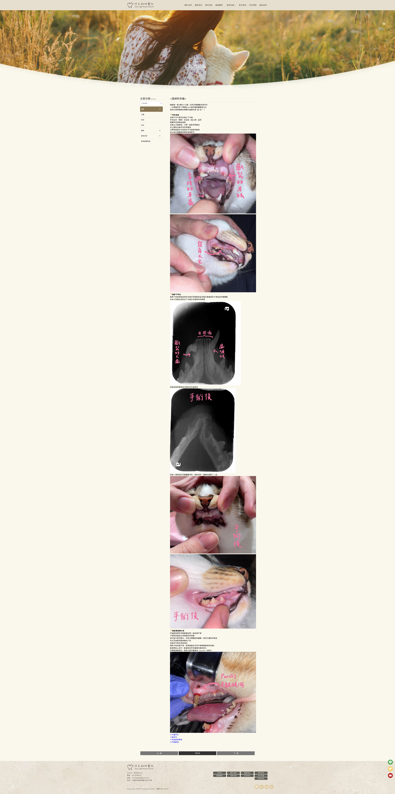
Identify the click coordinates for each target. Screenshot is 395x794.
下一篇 (235, 753)
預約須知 (209, 5)
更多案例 (242, 5)
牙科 (142, 109)
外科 (142, 125)
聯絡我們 (263, 5)
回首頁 (219, 773)
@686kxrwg (138, 773)
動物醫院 (179, 784)
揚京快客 (139, 789)
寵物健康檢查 (145, 141)
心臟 (142, 115)
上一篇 (159, 753)
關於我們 (188, 5)
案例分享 (144, 136)
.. (155, 789)
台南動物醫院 (188, 784)
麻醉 (142, 131)
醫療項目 (198, 5)
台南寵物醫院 (214, 784)
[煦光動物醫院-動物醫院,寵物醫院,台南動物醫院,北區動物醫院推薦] (140, 5)
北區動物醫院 (197, 784)
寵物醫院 (205, 784)
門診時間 (253, 5)
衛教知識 (230, 5)
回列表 (197, 753)
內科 (142, 120)
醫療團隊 (219, 5)
